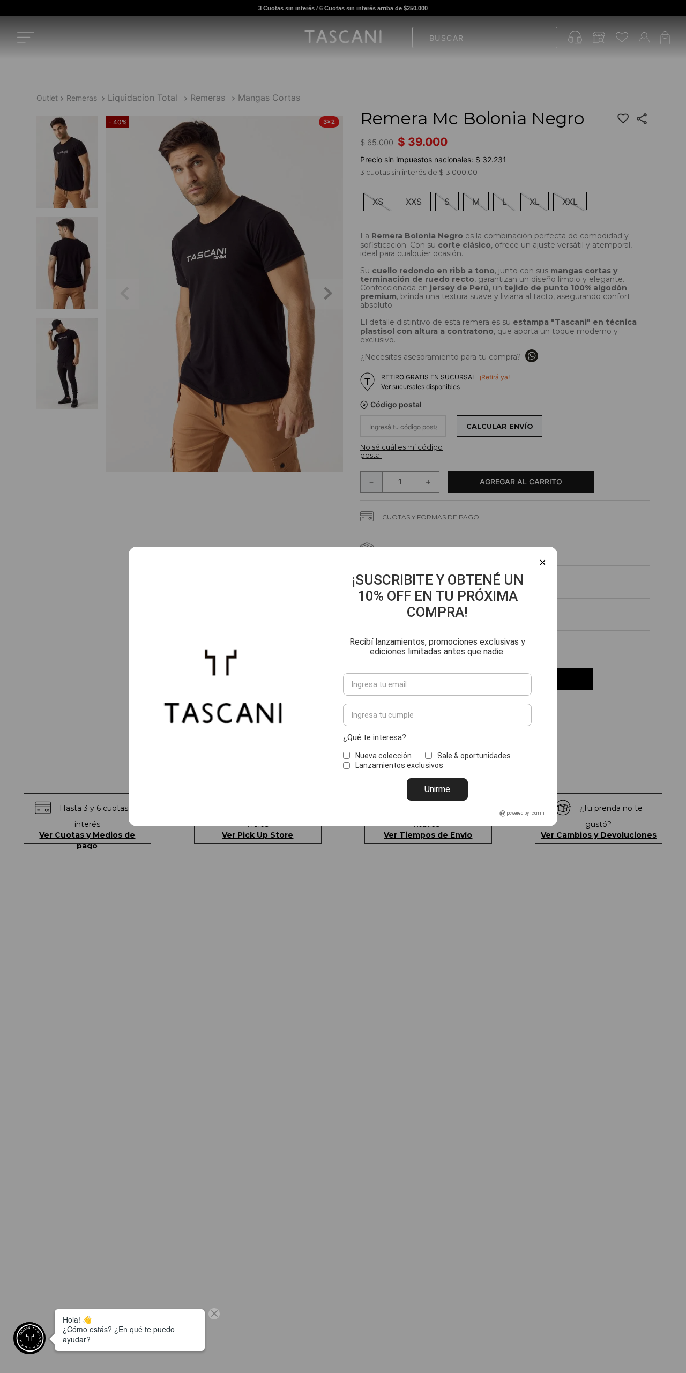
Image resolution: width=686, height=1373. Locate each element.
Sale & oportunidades (474, 755)
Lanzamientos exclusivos (399, 765)
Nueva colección (383, 755)
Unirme (437, 789)
